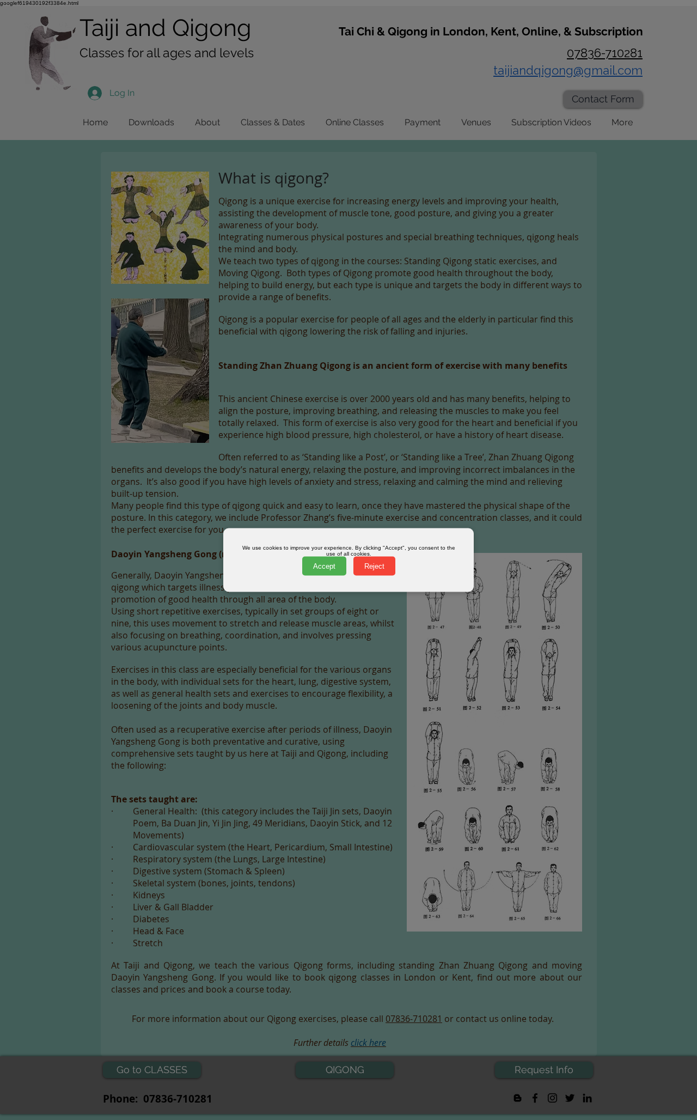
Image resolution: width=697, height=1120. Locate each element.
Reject (374, 566)
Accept (324, 566)
